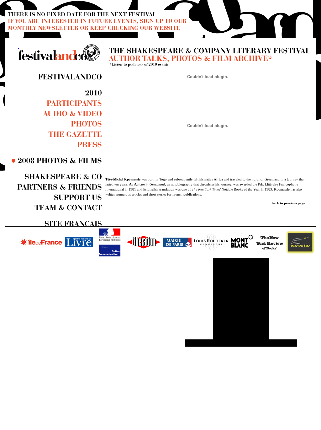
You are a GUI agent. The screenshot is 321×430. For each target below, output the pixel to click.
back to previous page (288, 203)
